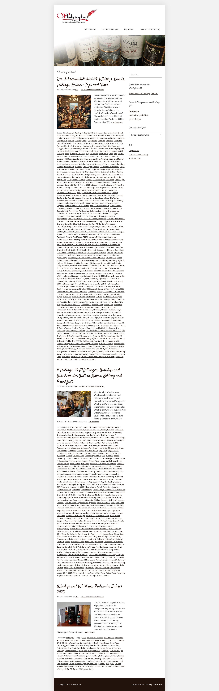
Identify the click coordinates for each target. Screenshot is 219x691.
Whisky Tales (68, 568)
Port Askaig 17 (62, 307)
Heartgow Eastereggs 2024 (89, 260)
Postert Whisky (115, 536)
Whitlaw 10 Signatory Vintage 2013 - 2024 (88, 354)
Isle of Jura (94, 154)
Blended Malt (92, 135)
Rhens (67, 542)
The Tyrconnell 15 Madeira (79, 336)
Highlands (98, 151)
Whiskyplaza (83, 669)
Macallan (104, 159)
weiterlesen (118, 122)
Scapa (122, 167)
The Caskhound (113, 174)
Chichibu (78, 141)
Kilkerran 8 (110, 276)
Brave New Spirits (117, 135)
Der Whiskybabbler (109, 224)
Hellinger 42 (61, 263)
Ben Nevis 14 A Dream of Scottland (103, 464)
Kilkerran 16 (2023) (98, 276)
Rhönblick (96, 310)
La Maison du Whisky (73, 278)
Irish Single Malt (79, 268)
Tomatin (81, 180)
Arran (73, 640)
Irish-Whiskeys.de (71, 508)
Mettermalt (84, 161)
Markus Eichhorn (69, 523)
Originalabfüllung (118, 164)
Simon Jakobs (68, 318)
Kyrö (97, 156)
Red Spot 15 (82, 539)
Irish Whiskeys (120, 437)
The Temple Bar (111, 453)
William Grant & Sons (80, 573)
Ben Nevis (91, 133)
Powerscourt (69, 167)
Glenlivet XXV (115, 255)
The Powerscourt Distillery (78, 555)
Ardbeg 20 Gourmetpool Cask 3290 (95, 190)
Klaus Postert (115, 516)
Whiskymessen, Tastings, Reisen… (143, 93)
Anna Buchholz (106, 461)
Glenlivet (67, 148)
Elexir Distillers (78, 143)
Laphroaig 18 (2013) (75, 281)
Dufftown (101, 229)
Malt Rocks (61, 294)
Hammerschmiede (111, 497)
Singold (86, 318)
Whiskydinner (114, 349)
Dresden (71, 229)
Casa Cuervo (79, 474)
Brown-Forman (83, 206)
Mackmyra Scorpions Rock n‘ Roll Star (110, 292)
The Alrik (77, 666)
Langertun (115, 156)
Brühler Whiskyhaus (77, 138)
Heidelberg (104, 260)
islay (58, 271)
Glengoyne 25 (90, 255)
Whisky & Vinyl (75, 346)
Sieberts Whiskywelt (107, 315)
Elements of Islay (82, 645)
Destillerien (118, 141)
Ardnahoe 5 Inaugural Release (85, 195)
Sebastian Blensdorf (64, 547)
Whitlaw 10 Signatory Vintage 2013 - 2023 (88, 570)
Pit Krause (84, 536)
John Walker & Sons (102, 653)
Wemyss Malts (119, 344)
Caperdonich (104, 643)
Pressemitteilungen (110, 29)
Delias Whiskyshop (107, 476)
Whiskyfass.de (115, 568)
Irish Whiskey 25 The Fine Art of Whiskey (101, 268)
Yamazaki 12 (86, 575)
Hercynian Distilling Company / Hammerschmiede (75, 151)
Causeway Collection (93, 474)
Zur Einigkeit (64, 359)
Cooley (84, 141)
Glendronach (96, 146)
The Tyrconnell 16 (96, 336)
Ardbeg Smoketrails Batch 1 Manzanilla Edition (94, 193)
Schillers (71, 664)
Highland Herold (71, 503)
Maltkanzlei (82, 521)
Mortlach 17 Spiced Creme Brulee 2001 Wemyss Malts (95, 299)
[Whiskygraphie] (77, 22)
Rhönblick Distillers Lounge (111, 310)
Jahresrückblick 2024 (109, 271)
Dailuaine (101, 141)
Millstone (66, 164)
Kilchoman (102, 440)
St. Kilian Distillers (116, 172)
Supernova (105, 325)
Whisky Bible (104, 565)
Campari (60, 474)
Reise (69, 310)
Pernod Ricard (97, 305)
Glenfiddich (106, 146)
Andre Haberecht (82, 461)
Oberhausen (106, 658)
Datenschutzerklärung (149, 29)
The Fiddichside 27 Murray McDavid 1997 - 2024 (103, 331)
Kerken (67, 276)
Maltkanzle (70, 294)
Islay (87, 154)
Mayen (59, 297)
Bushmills (111, 138)
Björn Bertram (62, 466)
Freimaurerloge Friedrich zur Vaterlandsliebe (85, 239)
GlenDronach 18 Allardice (94, 495)
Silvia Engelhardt (102, 547)
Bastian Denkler (63, 464)
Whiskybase (104, 349)
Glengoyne (115, 146)
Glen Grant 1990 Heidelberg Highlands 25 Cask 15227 (103, 250)
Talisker (80, 174)
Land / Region (105, 156)
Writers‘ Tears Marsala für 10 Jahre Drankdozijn (98, 357)
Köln (123, 276)
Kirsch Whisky (77, 656)
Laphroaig (60, 159)
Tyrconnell (80, 562)
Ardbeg (84, 133)
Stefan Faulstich (68, 325)
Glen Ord (110, 253)
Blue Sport (86, 203)
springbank (117, 320)
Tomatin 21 (67, 338)
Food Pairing (77, 237)
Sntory (75, 549)
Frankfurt (92, 237)
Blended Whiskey (75, 466)
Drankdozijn (103, 479)
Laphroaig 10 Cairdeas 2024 (108, 278)
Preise (79, 307)
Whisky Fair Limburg (100, 346)
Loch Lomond (78, 159)
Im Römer (65, 265)
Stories (59, 174)
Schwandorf (116, 312)
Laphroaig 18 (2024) (90, 281)
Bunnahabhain (101, 138)
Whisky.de (95, 349)
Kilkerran (60, 156)
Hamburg (60, 651)
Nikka (90, 164)
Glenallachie (86, 146)
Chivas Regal (114, 643)
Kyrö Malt (60, 278)
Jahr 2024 (97, 271)
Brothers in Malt (63, 138)
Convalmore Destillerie (72, 221)
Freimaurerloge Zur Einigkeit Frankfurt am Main (81, 492)
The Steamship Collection (98, 555)
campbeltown (62, 219)
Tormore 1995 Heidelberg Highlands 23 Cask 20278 (91, 338)
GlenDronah (61, 255)
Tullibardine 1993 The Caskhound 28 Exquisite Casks (85, 341)
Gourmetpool (103, 148)
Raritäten (115, 661)
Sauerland (99, 542)
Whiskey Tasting (87, 565)
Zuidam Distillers (71, 185)
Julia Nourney (90, 273)
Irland (67, 154)
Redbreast (78, 167)
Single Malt (110, 169)
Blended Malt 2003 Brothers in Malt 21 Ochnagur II (97, 200)
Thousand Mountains (68, 560)
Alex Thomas (94, 458)
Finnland (60, 146)
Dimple (59, 645)
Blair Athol (82, 135)
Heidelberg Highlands (116, 148)
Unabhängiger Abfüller (93, 562)
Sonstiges (64, 172)
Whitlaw (69, 570)
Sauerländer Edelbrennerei (109, 167)
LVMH (103, 518)
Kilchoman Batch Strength (81, 276)
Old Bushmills (72, 534)
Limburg (112, 284)
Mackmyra (112, 159)
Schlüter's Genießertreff (89, 544)
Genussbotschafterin (86, 247)
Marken (67, 161)
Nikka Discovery (115, 529)
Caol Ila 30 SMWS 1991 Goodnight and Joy (90, 219)
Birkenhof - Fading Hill (70, 135)
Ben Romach (87, 640)
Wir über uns (90, 29)
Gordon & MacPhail (90, 148)
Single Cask (113, 547)
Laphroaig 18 (62, 281)
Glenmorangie (76, 148)
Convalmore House (89, 221)
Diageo (70, 226)
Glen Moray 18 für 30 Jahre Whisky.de (92, 253)
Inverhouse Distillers (97, 505)
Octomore (97, 164)
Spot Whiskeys (106, 320)
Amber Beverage (106, 458)
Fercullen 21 (104, 234)
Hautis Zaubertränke (70, 260)
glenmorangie (62, 258)
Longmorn (88, 159)
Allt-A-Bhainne (109, 638)
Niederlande (82, 164)
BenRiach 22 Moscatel (73, 198)
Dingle (69, 143)
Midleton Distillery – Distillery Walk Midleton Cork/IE (99, 443)
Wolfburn (115, 182)
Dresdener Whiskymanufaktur (86, 229)
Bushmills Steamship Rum (113, 471)
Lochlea (121, 656)
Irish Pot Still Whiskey (65, 268)
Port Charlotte (88, 661)
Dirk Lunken (118, 226)
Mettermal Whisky (78, 297)
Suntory (81, 453)
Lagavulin (106, 656)
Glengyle (60, 148)
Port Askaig (93, 536)
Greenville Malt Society (87, 497)
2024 (88, 185)
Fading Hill (72, 484)
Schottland (72, 169)
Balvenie (100, 195)
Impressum (129, 29)
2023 (84, 638)
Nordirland (107, 531)
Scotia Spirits (94, 315)
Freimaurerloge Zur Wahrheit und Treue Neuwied (80, 245)
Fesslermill (114, 143)
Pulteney (74, 539)
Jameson (82, 440)
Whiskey (60, 346)
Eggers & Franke (69, 645)
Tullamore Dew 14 (118, 338)
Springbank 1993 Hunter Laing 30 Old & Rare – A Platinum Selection (82, 323)
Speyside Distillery (82, 172)
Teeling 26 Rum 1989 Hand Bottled (92, 328)
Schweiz (88, 169)
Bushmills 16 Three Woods (112, 208)
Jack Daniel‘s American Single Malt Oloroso (77, 271)
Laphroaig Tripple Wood (70, 284)
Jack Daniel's (103, 154)
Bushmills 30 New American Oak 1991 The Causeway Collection (80, 216)
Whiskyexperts (62, 351)
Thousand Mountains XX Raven (88, 560)
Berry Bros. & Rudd (102, 198)
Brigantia (60, 206)
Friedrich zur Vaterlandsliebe (109, 245)
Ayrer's (78, 640)
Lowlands (96, 159)
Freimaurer (112, 237)
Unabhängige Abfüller (93, 456)
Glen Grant (68, 146)
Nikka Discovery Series (65, 531)
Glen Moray (77, 146)
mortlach (70, 299)
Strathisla (66, 174)
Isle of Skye (91, 508)
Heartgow (60, 500)
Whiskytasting (93, 351)
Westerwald (68, 565)
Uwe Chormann (107, 562)
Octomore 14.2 (117, 531)
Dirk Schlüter (94, 479)
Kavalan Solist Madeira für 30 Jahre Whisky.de (106, 513)
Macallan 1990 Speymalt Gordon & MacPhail (95, 289)
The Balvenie (102, 174)
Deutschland (61, 143)
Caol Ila (71, 141)
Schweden (80, 169)
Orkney (116, 534)
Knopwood (87, 656)
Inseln (122, 265)
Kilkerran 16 (90, 516)
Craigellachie (92, 141)
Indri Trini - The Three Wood (108, 265)
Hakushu (89, 435)
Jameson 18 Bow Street (81, 510)
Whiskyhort (73, 351)
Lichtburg (68, 159)
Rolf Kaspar (87, 167)
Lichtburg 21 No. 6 (101, 284)
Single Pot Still (113, 451)
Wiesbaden (108, 354)
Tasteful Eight (62, 666)
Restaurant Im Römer (80, 310)
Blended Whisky (104, 135)
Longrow (89, 286)
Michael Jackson (104, 523)
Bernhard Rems (88, 198)
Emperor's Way (96, 143)
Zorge (94, 575)
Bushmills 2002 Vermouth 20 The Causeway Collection (77, 211)
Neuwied (103, 302)
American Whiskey (68, 461)
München (67, 302)
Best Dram (112, 640)
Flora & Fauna (90, 487)
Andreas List (61, 190)
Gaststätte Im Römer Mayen (110, 492)
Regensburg (61, 310)
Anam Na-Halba (117, 187)
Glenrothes (101, 648)
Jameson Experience (98, 510)
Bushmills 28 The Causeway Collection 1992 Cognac (99, 213)
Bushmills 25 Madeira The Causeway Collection (85, 471)
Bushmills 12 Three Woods (75, 208)
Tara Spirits (114, 325)
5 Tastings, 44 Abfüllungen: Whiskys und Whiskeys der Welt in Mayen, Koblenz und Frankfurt (89, 376)
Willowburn (107, 182)
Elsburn (87, 143)
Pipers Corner (77, 661)
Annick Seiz (71, 190)
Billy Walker (114, 198)
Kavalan (121, 154)
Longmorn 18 (81, 286)
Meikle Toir (75, 161)
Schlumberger (62, 169)
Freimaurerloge (62, 239)
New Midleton (75, 529)
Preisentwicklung (88, 307)
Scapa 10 (87, 312)
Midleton (99, 297)
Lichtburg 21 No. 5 (87, 284)
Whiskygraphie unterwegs (92, 182)
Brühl (92, 206)
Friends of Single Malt (65, 247)
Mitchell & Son (99, 526)
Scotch (85, 315)
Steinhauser (78, 325)
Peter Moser (108, 305)
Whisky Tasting (79, 568)
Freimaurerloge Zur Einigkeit (86, 242)
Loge (66, 286)
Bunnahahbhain (115, 206)
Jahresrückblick (72, 653)
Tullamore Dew (99, 180)
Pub (68, 539)
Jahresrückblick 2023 (86, 653)
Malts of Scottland (96, 294)
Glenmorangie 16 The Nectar (79, 258)
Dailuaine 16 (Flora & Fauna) (77, 476)
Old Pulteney (106, 164)
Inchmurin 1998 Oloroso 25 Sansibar (83, 265)
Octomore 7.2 (86, 305)
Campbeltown (62, 141)
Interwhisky (84, 505)
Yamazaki (60, 185)
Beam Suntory (75, 464)
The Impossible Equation (106, 552)
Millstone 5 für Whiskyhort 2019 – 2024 (79, 526)
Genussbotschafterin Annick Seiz (107, 247)
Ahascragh (91, 187)
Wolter (91, 573)
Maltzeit (107, 294)
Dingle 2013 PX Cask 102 (104, 226)
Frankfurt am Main (64, 490)
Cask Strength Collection (116, 219)
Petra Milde (118, 305)
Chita (98, 430)
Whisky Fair (114, 565)
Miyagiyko (109, 526)
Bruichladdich (90, 138)
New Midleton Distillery (90, 529)
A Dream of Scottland (114, 185)
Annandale (119, 638)
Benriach (99, 133)
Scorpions (120, 544)
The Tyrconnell (72, 180)
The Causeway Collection (75, 331)
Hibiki (110, 500)
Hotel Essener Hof (97, 437)
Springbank (105, 172)
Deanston (109, 141)
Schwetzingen (77, 315)
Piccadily (60, 167)
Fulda (76, 247)
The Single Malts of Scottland (106, 177)
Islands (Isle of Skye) (77, 154)
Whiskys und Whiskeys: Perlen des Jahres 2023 (89, 589)
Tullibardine (110, 180)
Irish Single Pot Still (112, 505)
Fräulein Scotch (101, 237)
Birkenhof (60, 200)
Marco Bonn (112, 521)
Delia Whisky (96, 224)
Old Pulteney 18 (93, 534)
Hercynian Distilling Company (77, 263)
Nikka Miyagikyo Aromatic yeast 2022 (88, 531)
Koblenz (118, 276)
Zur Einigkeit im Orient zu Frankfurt (82, 359)
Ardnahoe (69, 195)
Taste (133, 684)
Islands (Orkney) (68, 440)
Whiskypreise (82, 351)
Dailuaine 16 (117, 221)
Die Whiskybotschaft (81, 226)
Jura (115, 154)
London (72, 286)
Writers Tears (100, 573)
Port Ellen (72, 307)
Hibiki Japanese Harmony (98, 263)
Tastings (87, 174)
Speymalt (98, 318)
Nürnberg (97, 658)
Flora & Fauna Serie (104, 487)
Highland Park (77, 437)
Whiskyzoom (104, 351)
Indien (113, 151)
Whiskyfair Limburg (102, 568)
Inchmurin (106, 151)
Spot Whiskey (95, 172)
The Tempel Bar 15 (117, 333)
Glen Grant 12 (67, 250)
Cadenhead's (120, 138)
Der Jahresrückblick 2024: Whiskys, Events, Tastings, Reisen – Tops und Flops (91, 82)
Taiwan (73, 174)
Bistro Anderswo (71, 200)
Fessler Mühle (115, 234)
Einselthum (110, 229)
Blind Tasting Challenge (72, 203)
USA (65, 182)
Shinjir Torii (77, 547)
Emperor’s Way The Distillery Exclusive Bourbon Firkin (96, 232)
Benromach (108, 133)
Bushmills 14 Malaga (93, 208)
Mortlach (74, 164)
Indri (117, 151)
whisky (66, 346)
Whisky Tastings (69, 349)
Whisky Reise (113, 346)
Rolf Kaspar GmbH (77, 542)
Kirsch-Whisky (89, 156)
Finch (121, 143)
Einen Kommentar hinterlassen (92, 90)
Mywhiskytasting (78, 302)
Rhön (90, 310)
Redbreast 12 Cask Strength (105, 307)
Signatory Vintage (98, 169)
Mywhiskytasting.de (92, 302)
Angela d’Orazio (94, 461)
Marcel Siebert (116, 294)
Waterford (71, 182)
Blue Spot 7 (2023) (97, 203)
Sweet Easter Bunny (105, 549)
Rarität (109, 661)
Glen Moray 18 (71, 253)
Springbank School (114, 323)
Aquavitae (60, 640)
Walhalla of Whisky (106, 344)
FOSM (85, 237)
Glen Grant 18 (78, 250)
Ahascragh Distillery (73, 133)
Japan (111, 154)
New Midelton (113, 302)
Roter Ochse (89, 542)
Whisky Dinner (86, 346)
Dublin (111, 479)
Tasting (61, 328)
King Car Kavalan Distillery (73, 156)
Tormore (89, 180)
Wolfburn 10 (75, 357)
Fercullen (106, 143)
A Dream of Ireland (98, 185)
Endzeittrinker (62, 648)
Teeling (93, 174)
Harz (120, 497)
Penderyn (67, 661)
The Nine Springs (78, 333)
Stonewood (88, 325)
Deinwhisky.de (85, 224)
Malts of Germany (81, 294)
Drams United (62, 229)
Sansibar (96, 167)
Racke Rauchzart (73, 448)
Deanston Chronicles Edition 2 (68, 224)
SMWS (92, 318)
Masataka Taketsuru (83, 523)
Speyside (72, 172)
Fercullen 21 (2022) (77, 487)
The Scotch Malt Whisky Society (83, 177)
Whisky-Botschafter (83, 349)
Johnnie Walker (115, 653)
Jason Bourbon (79, 273)
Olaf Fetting (61, 534)
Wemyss (79, 182)
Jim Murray (67, 513)
